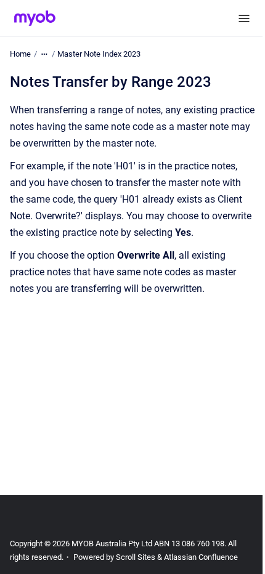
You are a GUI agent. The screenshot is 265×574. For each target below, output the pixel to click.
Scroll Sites (135, 557)
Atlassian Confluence (201, 557)
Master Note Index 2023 (99, 54)
